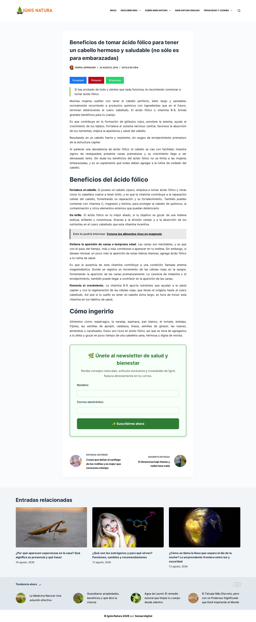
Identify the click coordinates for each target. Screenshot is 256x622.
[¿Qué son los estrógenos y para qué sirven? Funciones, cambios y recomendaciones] (128, 527)
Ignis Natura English (187, 10)
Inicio (113, 10)
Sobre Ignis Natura (156, 10)
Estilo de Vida (130, 67)
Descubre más (129, 10)
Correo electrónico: (90, 402)
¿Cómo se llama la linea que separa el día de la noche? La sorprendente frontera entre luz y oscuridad (200, 557)
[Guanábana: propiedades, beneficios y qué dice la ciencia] (78, 598)
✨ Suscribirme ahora (128, 423)
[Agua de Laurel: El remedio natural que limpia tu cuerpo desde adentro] (136, 598)
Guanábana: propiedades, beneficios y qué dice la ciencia (103, 598)
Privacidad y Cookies (216, 10)
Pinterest (96, 80)
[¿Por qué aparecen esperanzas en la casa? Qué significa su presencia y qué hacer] (51, 527)
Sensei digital (143, 616)
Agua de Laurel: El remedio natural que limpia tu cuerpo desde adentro (162, 598)
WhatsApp (115, 80)
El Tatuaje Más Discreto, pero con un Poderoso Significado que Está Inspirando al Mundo (220, 598)
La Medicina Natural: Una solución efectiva (45, 598)
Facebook (78, 80)
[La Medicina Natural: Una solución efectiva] (21, 598)
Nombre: (83, 385)
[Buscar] (239, 10)
